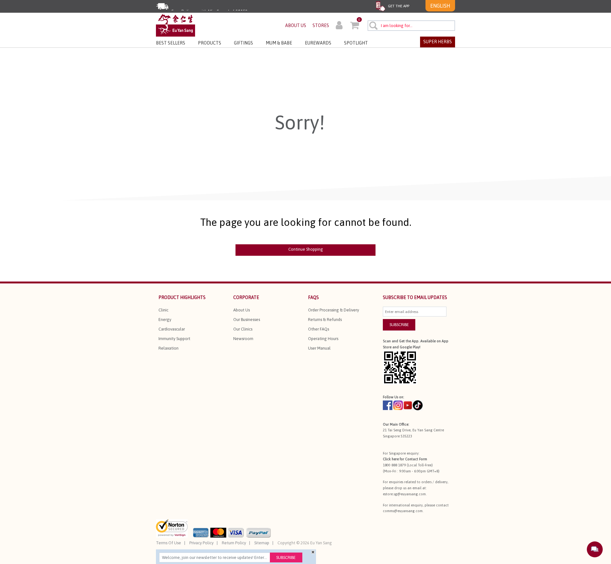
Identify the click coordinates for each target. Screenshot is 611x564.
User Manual (319, 348)
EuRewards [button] (318, 42)
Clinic (163, 310)
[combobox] (411, 25)
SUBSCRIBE (399, 324)
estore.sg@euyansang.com (404, 494)
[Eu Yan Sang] (175, 25)
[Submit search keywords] (373, 25)
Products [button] (209, 42)
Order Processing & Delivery (333, 310)
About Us (241, 310)
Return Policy (234, 542)
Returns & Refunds (325, 319)
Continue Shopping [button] (305, 249)
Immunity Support (174, 338)
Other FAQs (318, 329)
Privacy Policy (201, 542)
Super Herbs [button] (437, 41)
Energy (164, 319)
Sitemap (261, 542)
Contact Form (416, 459)
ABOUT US (295, 25)
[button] (339, 26)
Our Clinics (242, 329)
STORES (321, 25)
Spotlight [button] (356, 42)
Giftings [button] (243, 42)
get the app (398, 6)
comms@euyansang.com (403, 511)
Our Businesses (246, 319)
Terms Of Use (168, 542)
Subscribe (286, 557)
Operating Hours (323, 338)
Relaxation (168, 348)
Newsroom (243, 338)
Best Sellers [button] (170, 42)
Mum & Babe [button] (279, 42)
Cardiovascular (171, 329)
